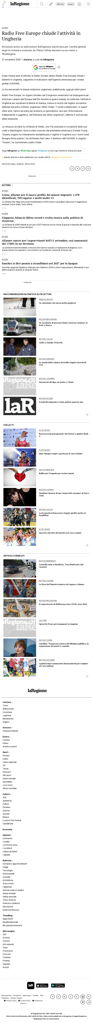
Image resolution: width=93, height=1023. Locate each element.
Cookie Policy (25, 1001)
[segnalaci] (51, 4)
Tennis (5, 768)
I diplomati (7, 887)
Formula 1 (7, 772)
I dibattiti (6, 855)
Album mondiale (10, 788)
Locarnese (7, 712)
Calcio (5, 759)
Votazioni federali (10, 731)
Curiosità (6, 877)
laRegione (48, 59)
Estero (6, 736)
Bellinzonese (8, 709)
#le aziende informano (12, 925)
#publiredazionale (10, 922)
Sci (4, 765)
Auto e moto (8, 883)
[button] (52, 996)
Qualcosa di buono (11, 910)
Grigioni (6, 722)
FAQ (41, 995)
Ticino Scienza (9, 900)
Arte (4, 797)
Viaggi (5, 867)
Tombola (6, 957)
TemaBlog (8, 915)
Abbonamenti (6, 995)
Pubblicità (5, 998)
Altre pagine (9, 931)
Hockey (6, 755)
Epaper (71, 4)
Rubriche (7, 860)
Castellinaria (8, 823)
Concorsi (7, 954)
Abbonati (60, 4)
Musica (6, 817)
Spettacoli (7, 800)
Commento (7, 838)
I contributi (7, 848)
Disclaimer (17, 995)
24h (4, 934)
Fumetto (6, 960)
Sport (6, 752)
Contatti (35, 995)
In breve (6, 941)
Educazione (8, 906)
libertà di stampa (9, 164)
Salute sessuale (9, 896)
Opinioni (7, 835)
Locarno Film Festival (12, 820)
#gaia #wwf (8, 919)
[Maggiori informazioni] (58, 67)
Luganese (7, 715)
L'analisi (6, 841)
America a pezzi (10, 746)
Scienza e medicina (11, 903)
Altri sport (7, 775)
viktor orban (30, 164)
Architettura (8, 880)
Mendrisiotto (8, 718)
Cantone (7, 702)
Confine (6, 740)
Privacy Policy (10, 1001)
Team (5, 947)
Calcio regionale (10, 762)
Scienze (6, 810)
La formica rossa (10, 845)
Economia (8, 829)
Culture (6, 794)
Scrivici (6, 967)
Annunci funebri (16, 998)
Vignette (6, 964)
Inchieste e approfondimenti (15, 864)
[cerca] (41, 4)
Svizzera (7, 727)
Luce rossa (7, 785)
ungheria (20, 164)
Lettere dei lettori (10, 851)
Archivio (6, 937)
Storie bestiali (8, 873)
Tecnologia (7, 870)
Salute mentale (9, 893)
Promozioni (8, 951)
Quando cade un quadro (13, 890)
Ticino (5, 705)
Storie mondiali (9, 778)
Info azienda (8, 944)
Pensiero (6, 807)
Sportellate (7, 782)
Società (6, 814)
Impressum (27, 995)
